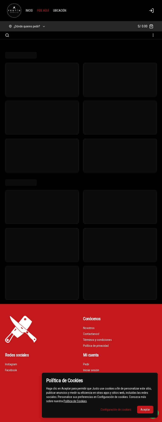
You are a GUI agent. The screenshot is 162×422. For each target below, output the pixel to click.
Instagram (11, 364)
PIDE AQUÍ (43, 10)
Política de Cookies (75, 401)
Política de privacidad (96, 345)
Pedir (86, 364)
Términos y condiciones (97, 339)
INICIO (29, 10)
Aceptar (145, 409)
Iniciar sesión (91, 370)
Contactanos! (91, 334)
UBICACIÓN (59, 10)
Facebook (11, 370)
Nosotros (88, 328)
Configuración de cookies (116, 409)
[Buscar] (7, 35)
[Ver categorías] (153, 35)
